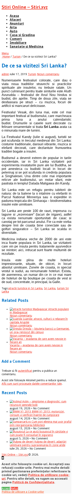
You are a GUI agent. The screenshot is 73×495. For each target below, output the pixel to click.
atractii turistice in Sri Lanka (25, 288)
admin (5, 74)
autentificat (25, 370)
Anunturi (17, 23)
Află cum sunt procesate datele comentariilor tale (32, 383)
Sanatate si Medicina (26, 46)
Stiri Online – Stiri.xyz (25, 7)
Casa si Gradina (22, 35)
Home (6, 56)
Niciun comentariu (48, 74)
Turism (16, 56)
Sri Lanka (49, 288)
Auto (13, 31)
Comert (16, 39)
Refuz (14, 488)
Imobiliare (18, 43)
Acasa (14, 16)
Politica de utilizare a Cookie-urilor (23, 491)
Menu (5, 53)
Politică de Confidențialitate (33, 482)
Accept (6, 488)
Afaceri (15, 20)
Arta (13, 27)
